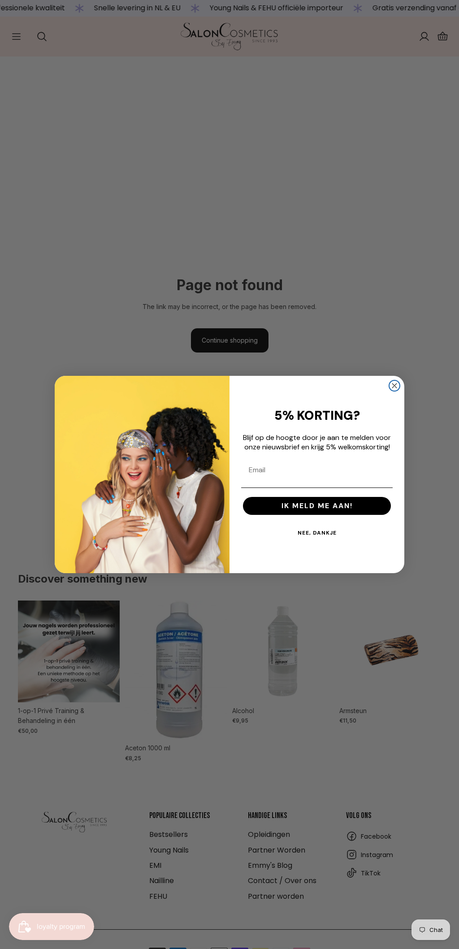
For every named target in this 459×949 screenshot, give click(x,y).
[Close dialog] (394, 385)
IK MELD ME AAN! (317, 505)
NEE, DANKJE (317, 532)
